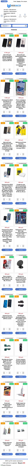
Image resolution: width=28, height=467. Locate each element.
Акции (14, 1)
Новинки (18, 1)
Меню (5, 1)
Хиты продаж (24, 1)
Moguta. (21, 463)
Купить (7, 73)
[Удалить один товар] (4, 70)
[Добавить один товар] (9, 70)
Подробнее (7, 289)
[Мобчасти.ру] (14, 6)
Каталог (5, 26)
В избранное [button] (9, 33)
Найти (26, 26)
